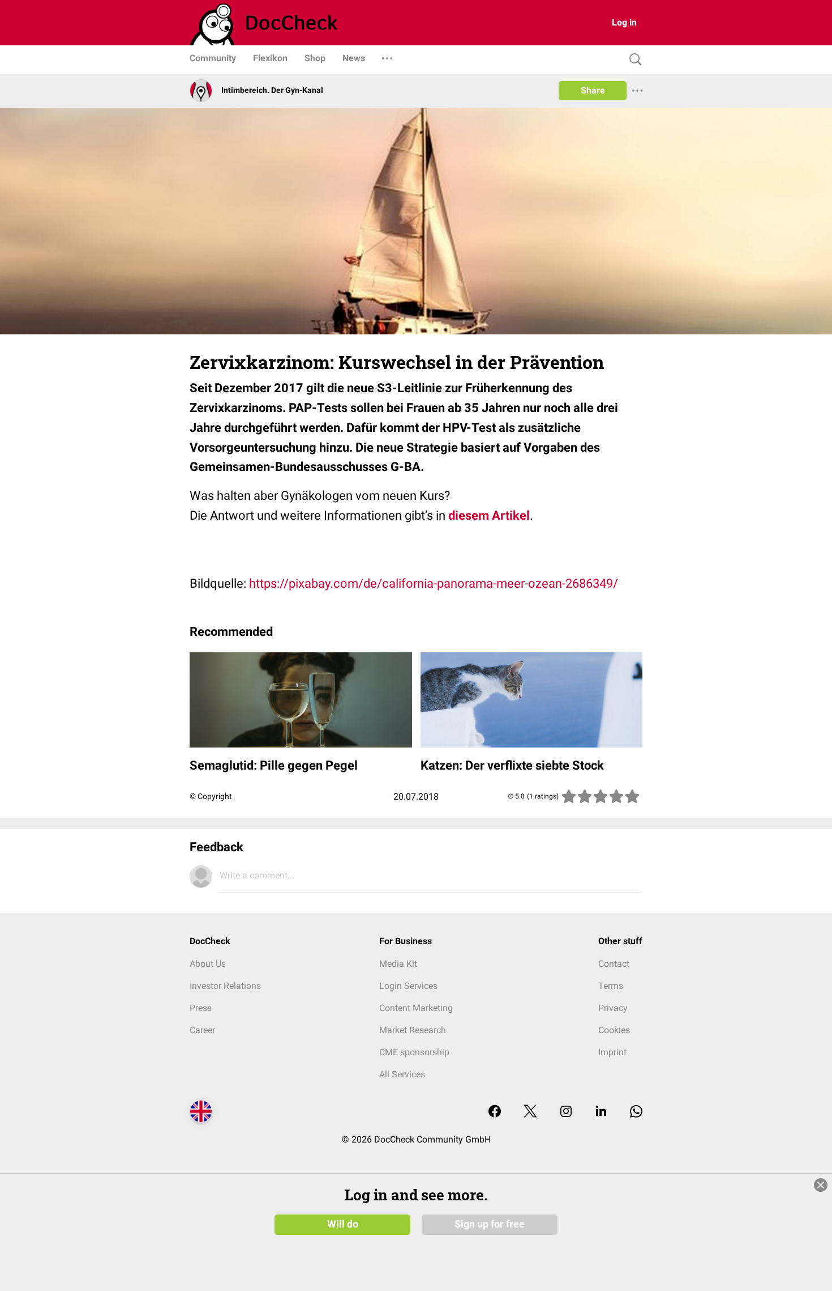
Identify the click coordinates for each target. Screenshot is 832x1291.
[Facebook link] (494, 1112)
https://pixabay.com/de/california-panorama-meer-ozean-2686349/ (433, 583)
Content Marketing (416, 1008)
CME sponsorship (414, 1052)
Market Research (412, 1030)
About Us (208, 963)
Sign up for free (489, 1224)
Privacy (613, 1008)
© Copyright (211, 796)
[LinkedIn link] (601, 1112)
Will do (342, 1224)
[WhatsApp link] (636, 1112)
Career (202, 1030)
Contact (613, 963)
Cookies (614, 1030)
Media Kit (398, 963)
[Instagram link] (566, 1112)
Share (593, 90)
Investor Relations (225, 985)
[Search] (632, 59)
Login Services (408, 985)
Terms (610, 985)
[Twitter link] (530, 1112)
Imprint (612, 1052)
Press (201, 1008)
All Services (402, 1074)
